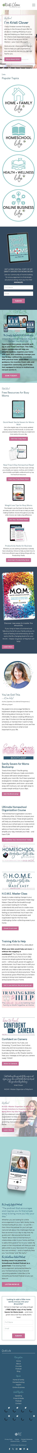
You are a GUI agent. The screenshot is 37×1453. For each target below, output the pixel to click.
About (18, 1364)
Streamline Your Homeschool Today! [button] (17, 840)
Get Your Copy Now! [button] (18, 439)
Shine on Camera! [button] (10, 1063)
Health (18, 1385)
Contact (18, 1403)
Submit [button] (18, 301)
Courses (18, 1366)
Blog (18, 1371)
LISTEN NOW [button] (11, 1284)
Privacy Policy (9, 1439)
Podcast (18, 1369)
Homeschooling (18, 1382)
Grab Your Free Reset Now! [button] (18, 479)
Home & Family (18, 1380)
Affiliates (24, 1441)
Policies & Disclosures (26, 1439)
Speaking (18, 1396)
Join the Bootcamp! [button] (11, 794)
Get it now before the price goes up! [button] (17, 985)
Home (18, 1361)
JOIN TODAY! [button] (11, 376)
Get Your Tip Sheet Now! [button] (18, 519)
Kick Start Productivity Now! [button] (18, 560)
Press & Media (18, 1398)
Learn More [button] (8, 647)
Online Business (19, 1387)
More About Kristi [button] (13, 59)
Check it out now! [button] (10, 928)
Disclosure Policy (15, 1441)
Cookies (17, 1439)
